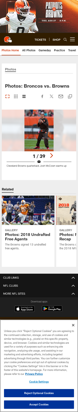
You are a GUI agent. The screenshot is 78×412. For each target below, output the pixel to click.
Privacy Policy (34, 373)
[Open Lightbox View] (39, 141)
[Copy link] (70, 96)
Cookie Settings (39, 381)
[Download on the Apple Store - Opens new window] (25, 309)
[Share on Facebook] (42, 98)
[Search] (65, 39)
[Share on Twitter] (52, 98)
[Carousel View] (7, 96)
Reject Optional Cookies (39, 393)
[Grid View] (15, 96)
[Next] (51, 155)
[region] (39, 366)
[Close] (73, 325)
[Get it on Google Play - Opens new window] (52, 311)
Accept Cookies (39, 404)
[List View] (24, 96)
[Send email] (61, 98)
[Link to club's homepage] (8, 38)
